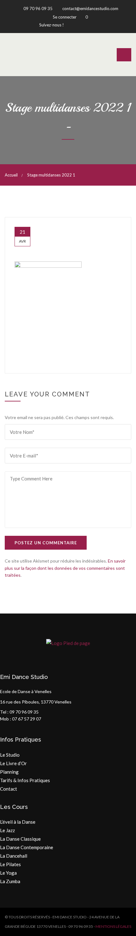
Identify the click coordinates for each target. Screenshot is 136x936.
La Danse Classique (20, 839)
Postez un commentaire (46, 542)
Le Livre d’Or (13, 763)
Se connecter (65, 17)
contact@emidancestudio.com (89, 8)
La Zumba (10, 881)
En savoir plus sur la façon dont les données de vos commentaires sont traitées (65, 568)
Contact (8, 789)
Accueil (11, 174)
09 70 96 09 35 (37, 8)
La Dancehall (13, 856)
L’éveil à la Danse (17, 822)
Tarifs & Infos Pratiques (25, 780)
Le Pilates (10, 864)
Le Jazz (7, 830)
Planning (9, 772)
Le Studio (10, 755)
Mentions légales (113, 926)
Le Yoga (8, 873)
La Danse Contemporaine (26, 847)
